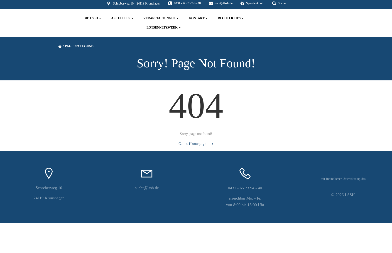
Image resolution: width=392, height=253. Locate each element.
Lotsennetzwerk (162, 27)
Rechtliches (229, 18)
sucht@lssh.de (147, 188)
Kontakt (197, 18)
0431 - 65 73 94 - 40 (245, 188)
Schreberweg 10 (49, 188)
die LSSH (90, 18)
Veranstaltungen (159, 18)
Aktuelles (120, 18)
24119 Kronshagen (49, 198)
